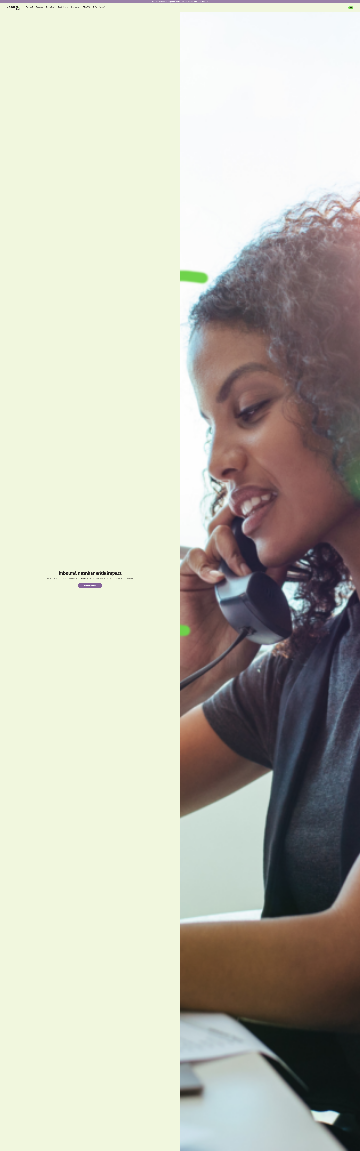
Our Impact (75, 7)
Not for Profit (50, 7)
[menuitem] (29, 8)
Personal (29, 7)
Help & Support (99, 7)
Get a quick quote (90, 585)
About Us (86, 7)
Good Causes (63, 7)
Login (350, 7)
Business (39, 7)
